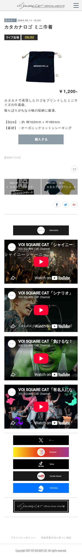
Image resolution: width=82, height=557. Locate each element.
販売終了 (10, 20)
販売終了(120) (12, 157)
